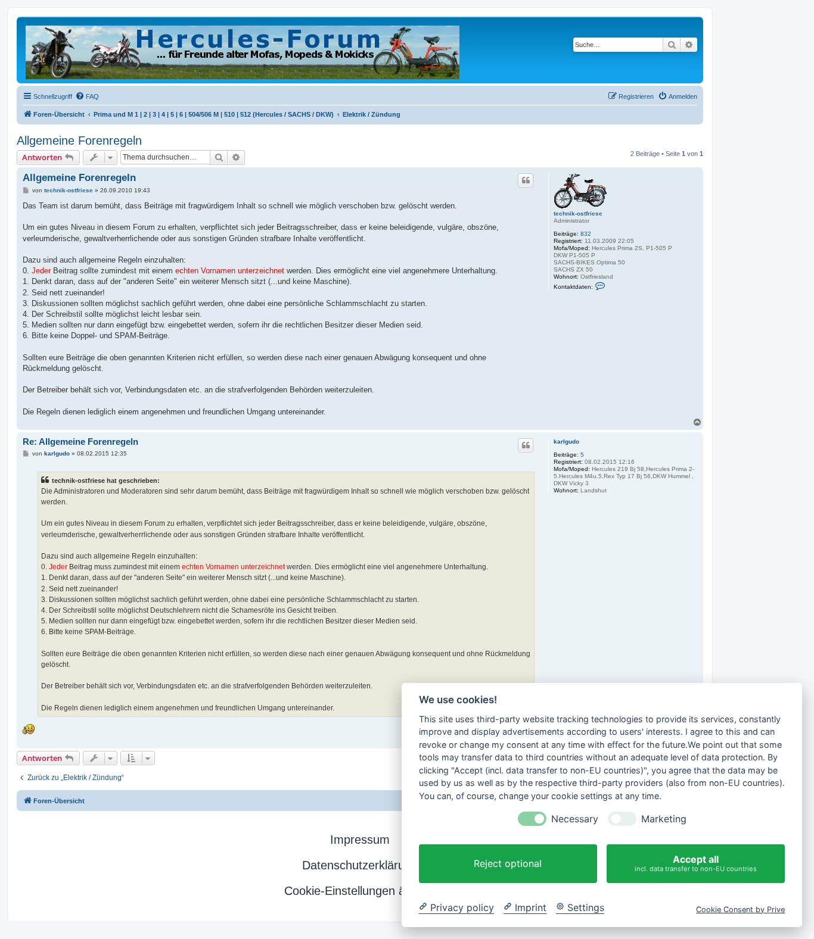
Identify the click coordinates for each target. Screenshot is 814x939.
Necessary (574, 819)
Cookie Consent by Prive (740, 908)
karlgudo (566, 441)
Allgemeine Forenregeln (79, 140)
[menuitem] (87, 96)
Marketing (663, 819)
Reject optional (508, 863)
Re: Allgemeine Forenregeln (80, 441)
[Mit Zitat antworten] (525, 180)
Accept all (696, 863)
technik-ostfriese (578, 213)
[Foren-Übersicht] (243, 50)
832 (585, 233)
